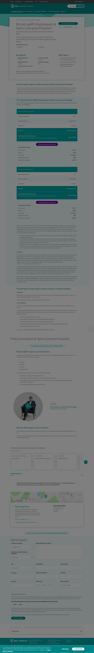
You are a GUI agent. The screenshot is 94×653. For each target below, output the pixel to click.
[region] (47, 649)
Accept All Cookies (78, 649)
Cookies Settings (65, 649)
